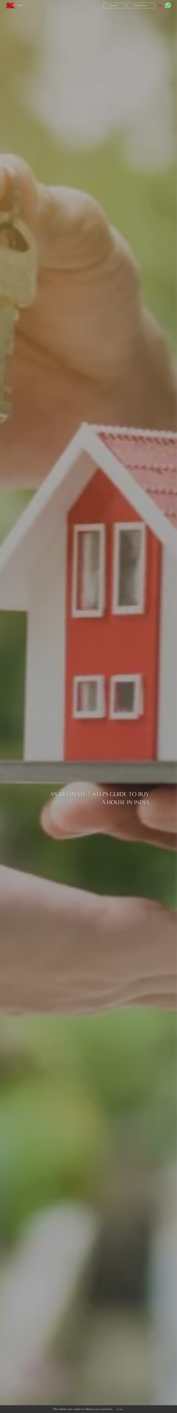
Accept (119, 1409)
